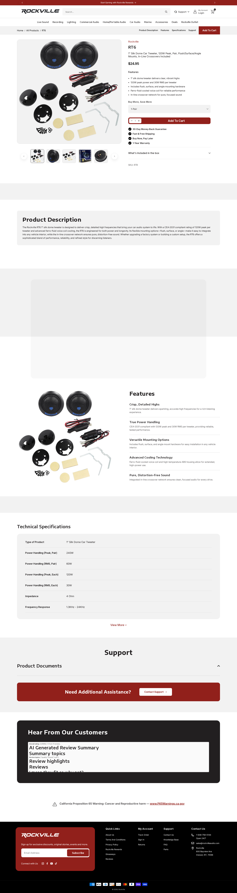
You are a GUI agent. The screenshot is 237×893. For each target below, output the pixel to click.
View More (117, 625)
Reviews (109, 859)
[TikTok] (56, 863)
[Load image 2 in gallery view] (53, 156)
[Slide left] (24, 156)
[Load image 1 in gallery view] (37, 156)
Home (20, 30)
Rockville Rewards (114, 849)
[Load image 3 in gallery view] (69, 156)
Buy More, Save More (140, 101)
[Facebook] (47, 863)
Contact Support (154, 691)
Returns (141, 844)
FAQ (165, 844)
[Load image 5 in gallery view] (101, 156)
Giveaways (110, 854)
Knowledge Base (171, 839)
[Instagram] (43, 863)
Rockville (122, 889)
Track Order (143, 835)
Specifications (179, 30)
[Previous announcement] (22, 2)
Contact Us (169, 835)
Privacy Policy (112, 844)
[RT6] (131, 120)
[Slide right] (114, 156)
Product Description (148, 30)
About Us (110, 835)
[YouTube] (51, 863)
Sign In (141, 839)
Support (192, 30)
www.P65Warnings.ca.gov (167, 803)
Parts (166, 849)
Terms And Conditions (115, 839)
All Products (32, 30)
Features (165, 30)
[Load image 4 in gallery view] (85, 156)
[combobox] (116, 11)
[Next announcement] (215, 2)
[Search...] (166, 12)
